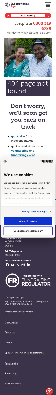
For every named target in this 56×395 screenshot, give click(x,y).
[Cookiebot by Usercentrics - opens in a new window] (40, 162)
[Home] (17, 5)
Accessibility (10, 373)
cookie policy (32, 203)
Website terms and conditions (19, 311)
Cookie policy (11, 363)
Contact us (10, 332)
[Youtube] (12, 266)
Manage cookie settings (34, 211)
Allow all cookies (28, 221)
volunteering (19, 150)
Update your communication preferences (24, 353)
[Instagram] (23, 266)
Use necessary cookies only (28, 231)
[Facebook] (7, 266)
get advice (18, 136)
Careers (8, 342)
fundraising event (23, 155)
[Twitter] (17, 266)
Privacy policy (11, 322)
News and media (13, 383)
